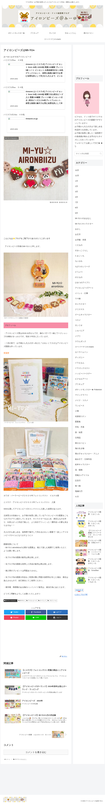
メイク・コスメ (81, 400)
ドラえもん (79, 363)
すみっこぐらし (81, 250)
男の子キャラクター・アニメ (87, 454)
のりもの (78, 277)
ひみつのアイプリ (82, 283)
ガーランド (43, 600)
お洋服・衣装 (80, 240)
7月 (76, 202)
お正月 (78, 234)
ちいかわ (78, 261)
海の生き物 (79, 448)
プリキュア (79, 384)
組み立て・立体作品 (83, 459)
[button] (101, 153)
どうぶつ (78, 272)
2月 (76, 186)
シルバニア (79, 331)
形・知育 (78, 432)
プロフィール (53, 600)
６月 (77, 497)
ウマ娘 (78, 299)
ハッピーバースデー (83, 374)
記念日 (78, 480)
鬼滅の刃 (78, 491)
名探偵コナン (80, 416)
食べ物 (78, 486)
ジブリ (78, 336)
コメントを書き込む (35, 752)
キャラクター (80, 304)
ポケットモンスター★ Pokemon (88, 390)
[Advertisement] (36, 219)
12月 (77, 176)
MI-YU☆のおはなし (11, 600)
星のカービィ (80, 443)
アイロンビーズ (32, 600)
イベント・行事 (81, 293)
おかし (78, 229)
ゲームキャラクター (83, 315)
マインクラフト (81, 395)
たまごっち (79, 256)
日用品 (78, 438)
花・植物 (78, 470)
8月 (76, 208)
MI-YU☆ (22, 600)
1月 (76, 181)
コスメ (78, 320)
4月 (76, 197)
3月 (76, 192)
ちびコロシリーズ (82, 267)
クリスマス (79, 309)
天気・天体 (79, 427)
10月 (77, 170)
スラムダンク (80, 341)
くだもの (78, 245)
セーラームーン (81, 352)
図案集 (78, 422)
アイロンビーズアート (84, 288)
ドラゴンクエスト (82, 368)
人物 (77, 411)
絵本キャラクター (82, 464)
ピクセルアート (81, 379)
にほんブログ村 (81, 595)
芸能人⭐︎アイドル (82, 475)
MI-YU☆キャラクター (84, 224)
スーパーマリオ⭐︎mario (84, 347)
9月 (76, 213)
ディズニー (79, 357)
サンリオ (78, 325)
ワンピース (79, 406)
